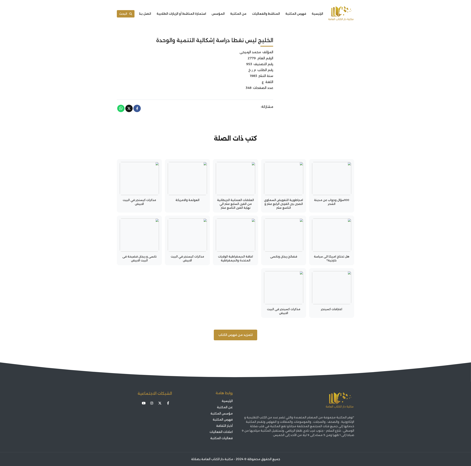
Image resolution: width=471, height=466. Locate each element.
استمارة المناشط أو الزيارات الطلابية (181, 13)
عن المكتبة (238, 13)
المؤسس (218, 13)
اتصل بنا (145, 13)
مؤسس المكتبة (221, 413)
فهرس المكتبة (295, 13)
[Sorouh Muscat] (341, 14)
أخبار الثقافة (224, 426)
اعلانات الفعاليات (221, 432)
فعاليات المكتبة (221, 438)
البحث (123, 13)
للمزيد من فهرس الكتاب (235, 335)
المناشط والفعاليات (266, 13)
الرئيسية (317, 13)
